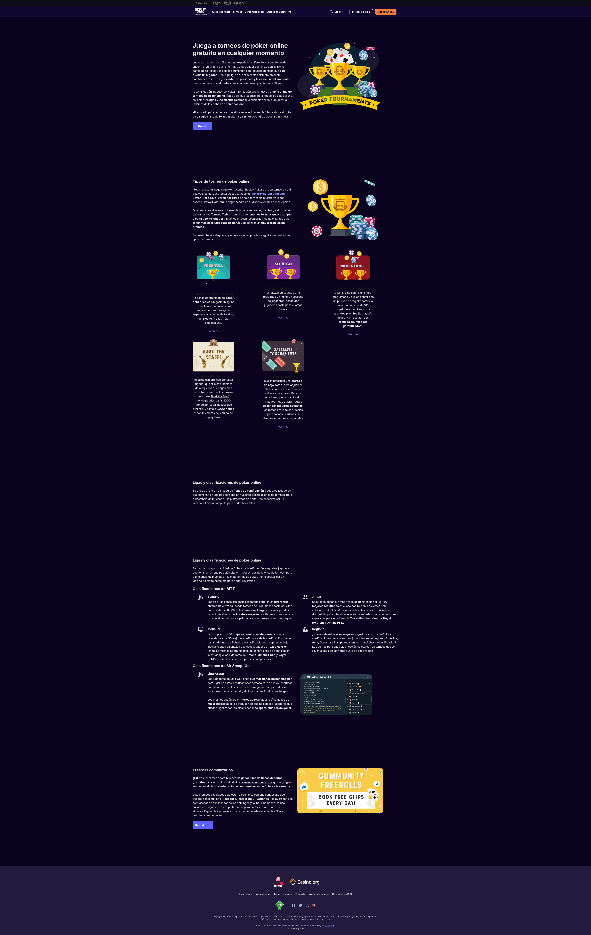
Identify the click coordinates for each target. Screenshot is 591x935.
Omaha (280, 193)
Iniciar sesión (361, 11)
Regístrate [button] (203, 825)
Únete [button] (202, 126)
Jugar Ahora (386, 11)
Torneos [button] (237, 11)
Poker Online (245, 894)
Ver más (213, 331)
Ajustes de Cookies (319, 894)
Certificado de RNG (342, 894)
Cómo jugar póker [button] (254, 11)
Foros (277, 894)
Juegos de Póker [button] (220, 11)
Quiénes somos (263, 894)
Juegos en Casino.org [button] (279, 11)
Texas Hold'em (261, 193)
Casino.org (329, 926)
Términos (287, 894)
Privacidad (301, 894)
